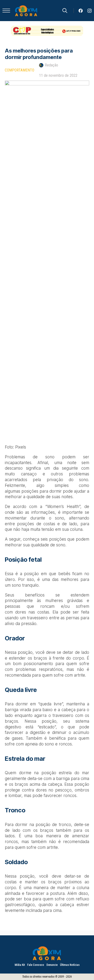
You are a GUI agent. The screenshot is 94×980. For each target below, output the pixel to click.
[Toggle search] (65, 10)
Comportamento (19, 70)
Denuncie (52, 964)
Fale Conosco (35, 964)
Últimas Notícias (70, 964)
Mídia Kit (20, 964)
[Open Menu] (6, 10)
